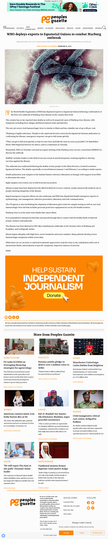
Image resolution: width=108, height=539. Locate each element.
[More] (17, 317)
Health (70, 28)
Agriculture (12, 358)
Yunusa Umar (43, 488)
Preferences (97, 533)
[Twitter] (10, 317)
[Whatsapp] (13, 317)
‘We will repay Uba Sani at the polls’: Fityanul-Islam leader (17, 468)
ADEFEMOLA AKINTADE (12, 431)
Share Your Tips (68, 510)
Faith (7, 461)
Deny (82, 533)
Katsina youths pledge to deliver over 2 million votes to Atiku (53, 365)
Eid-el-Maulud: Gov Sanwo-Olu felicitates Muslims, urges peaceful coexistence (54, 417)
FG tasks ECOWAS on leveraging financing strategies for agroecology (17, 365)
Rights (40, 28)
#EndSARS (10, 28)
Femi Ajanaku (78, 382)
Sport (78, 28)
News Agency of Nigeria (47, 46)
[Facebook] (6, 317)
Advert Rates (67, 514)
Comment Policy (68, 502)
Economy (49, 28)
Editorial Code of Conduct (71, 506)
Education (60, 28)
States (77, 411)
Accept (66, 533)
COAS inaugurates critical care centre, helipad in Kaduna (86, 419)
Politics (20, 28)
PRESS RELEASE (9, 488)
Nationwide (88, 28)
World (8, 409)
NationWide (45, 461)
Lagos (42, 409)
